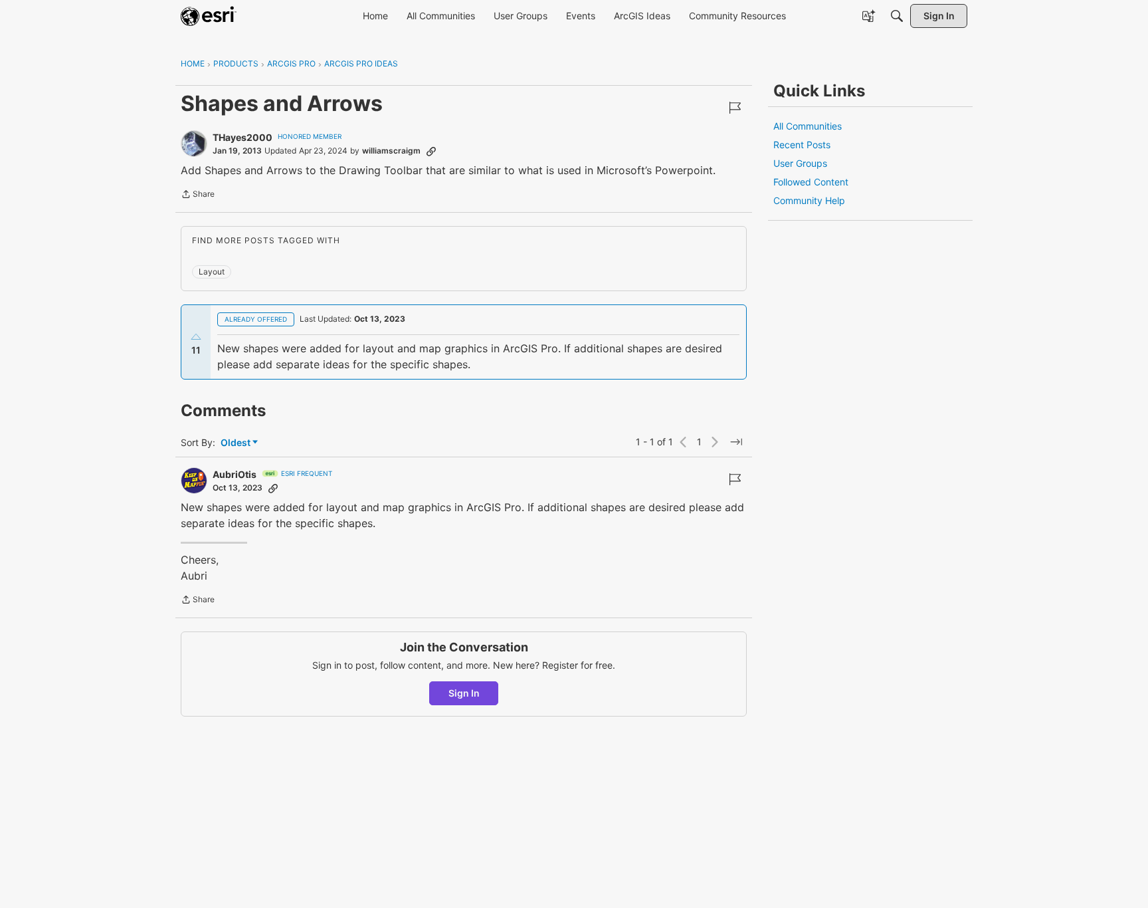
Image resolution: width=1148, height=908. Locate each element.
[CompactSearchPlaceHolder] (897, 16)
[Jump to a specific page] (736, 442)
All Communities (807, 126)
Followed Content (810, 181)
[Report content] (735, 108)
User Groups (800, 163)
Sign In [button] (464, 693)
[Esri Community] (209, 16)
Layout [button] (212, 272)
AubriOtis (234, 474)
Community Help (809, 200)
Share (198, 195)
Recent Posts (801, 144)
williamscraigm (391, 151)
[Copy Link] (431, 151)
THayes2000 (242, 137)
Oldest (236, 443)
